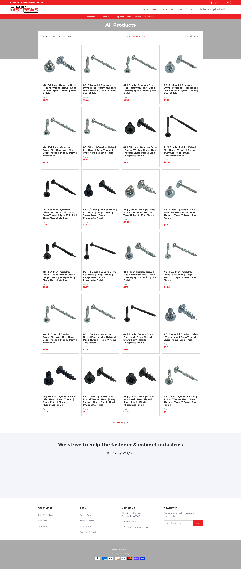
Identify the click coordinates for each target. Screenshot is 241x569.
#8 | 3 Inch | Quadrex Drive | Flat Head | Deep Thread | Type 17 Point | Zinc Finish (99, 150)
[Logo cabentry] (87, 464)
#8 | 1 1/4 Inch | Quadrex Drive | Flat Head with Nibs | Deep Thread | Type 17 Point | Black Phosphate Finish (60, 213)
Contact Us (43, 526)
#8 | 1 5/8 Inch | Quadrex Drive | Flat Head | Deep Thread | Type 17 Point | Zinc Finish (180, 276)
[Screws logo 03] (120, 464)
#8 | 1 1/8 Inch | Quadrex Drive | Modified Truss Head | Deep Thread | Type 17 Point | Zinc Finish (181, 89)
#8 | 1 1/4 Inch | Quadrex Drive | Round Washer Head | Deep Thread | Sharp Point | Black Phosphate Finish (60, 276)
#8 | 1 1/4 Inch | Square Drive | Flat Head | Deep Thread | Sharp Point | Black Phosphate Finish (100, 276)
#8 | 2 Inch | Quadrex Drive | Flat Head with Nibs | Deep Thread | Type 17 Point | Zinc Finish (139, 89)
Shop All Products (45, 515)
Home (127, 36)
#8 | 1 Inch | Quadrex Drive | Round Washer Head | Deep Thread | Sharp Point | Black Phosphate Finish (99, 400)
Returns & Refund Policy (90, 532)
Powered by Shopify (120, 554)
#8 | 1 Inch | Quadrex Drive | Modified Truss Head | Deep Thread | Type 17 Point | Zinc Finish (180, 213)
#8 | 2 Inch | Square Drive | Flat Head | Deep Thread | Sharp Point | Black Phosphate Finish (138, 338)
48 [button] (69, 36)
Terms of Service (87, 521)
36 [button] (64, 36)
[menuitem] (210, 2)
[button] (219, 2)
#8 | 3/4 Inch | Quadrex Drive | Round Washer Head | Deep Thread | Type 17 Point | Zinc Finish (59, 89)
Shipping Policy (86, 526)
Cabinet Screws (117, 550)
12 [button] (54, 36)
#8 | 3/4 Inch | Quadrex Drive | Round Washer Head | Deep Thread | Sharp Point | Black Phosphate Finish (140, 151)
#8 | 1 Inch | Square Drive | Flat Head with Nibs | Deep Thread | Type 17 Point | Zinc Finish (139, 276)
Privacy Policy (86, 515)
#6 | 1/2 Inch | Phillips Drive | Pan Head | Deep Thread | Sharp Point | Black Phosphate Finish (139, 400)
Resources (42, 521)
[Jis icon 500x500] (154, 464)
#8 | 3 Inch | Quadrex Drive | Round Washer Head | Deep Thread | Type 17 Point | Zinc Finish (180, 400)
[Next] (127, 423)
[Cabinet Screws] (24, 9)
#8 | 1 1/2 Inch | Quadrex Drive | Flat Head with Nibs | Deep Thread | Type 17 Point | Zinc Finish (60, 151)
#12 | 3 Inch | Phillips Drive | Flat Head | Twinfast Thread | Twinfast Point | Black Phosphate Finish (181, 151)
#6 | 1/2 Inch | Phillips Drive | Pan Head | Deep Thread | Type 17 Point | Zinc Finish (139, 212)
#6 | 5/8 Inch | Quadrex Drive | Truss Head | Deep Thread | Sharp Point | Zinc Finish (181, 337)
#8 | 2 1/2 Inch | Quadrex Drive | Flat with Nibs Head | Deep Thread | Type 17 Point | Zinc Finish (60, 338)
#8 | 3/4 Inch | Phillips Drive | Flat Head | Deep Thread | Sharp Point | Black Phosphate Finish (100, 213)
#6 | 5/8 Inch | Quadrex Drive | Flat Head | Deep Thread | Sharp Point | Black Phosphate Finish (59, 400)
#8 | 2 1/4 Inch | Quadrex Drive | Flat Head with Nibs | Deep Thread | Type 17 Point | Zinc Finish (100, 338)
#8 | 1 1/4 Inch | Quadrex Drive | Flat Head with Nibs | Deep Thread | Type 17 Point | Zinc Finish (100, 89)
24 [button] (59, 36)
